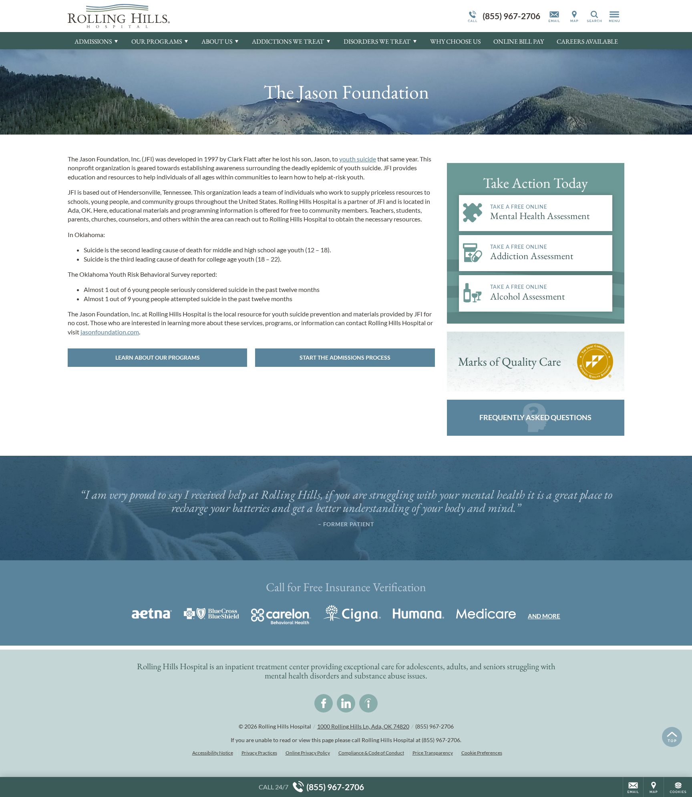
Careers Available (587, 41)
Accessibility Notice (212, 753)
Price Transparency (432, 753)
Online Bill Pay (518, 41)
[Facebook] (324, 703)
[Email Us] (554, 16)
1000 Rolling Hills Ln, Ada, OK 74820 (363, 726)
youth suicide (357, 159)
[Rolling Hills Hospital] (188, 16)
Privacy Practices (259, 753)
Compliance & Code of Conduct (371, 753)
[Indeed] (368, 703)
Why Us (455, 41)
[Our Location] (574, 16)
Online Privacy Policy (308, 753)
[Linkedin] (346, 703)
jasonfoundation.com (109, 332)
